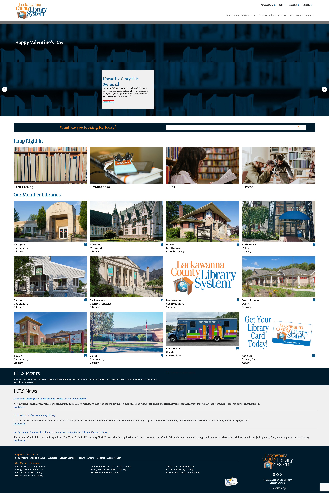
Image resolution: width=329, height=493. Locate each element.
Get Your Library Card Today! (249, 359)
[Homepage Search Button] (298, 127)
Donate (293, 4)
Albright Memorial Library (96, 248)
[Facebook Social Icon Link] (274, 474)
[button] (4, 89)
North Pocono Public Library (250, 304)
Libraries (262, 15)
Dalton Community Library (21, 304)
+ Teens (247, 187)
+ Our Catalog (23, 187)
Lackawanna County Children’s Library (101, 304)
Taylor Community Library (21, 359)
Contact (309, 15)
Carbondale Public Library (249, 248)
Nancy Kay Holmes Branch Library (175, 248)
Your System (232, 15)
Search (306, 4)
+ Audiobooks (100, 187)
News (291, 15)
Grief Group (20, 415)
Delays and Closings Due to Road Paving (34, 398)
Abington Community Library (30, 466)
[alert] (240, 372)
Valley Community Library (97, 359)
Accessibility (114, 458)
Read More (19, 407)
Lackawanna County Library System (175, 304)
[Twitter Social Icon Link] (281, 474)
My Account (267, 4)
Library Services (277, 15)
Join (281, 4)
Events (299, 15)
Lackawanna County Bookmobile (173, 352)
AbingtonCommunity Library (21, 248)
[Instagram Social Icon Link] (277, 474)
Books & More (248, 15)
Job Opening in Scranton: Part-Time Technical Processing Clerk (47, 432)
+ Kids (170, 187)
